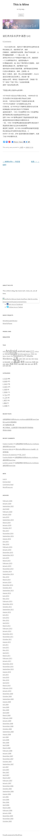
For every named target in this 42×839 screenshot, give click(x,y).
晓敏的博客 (6, 337)
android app (23, 351)
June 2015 (6, 558)
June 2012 (6, 618)
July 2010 (6, 675)
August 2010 (7, 672)
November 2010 (8, 666)
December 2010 (8, 664)
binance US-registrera (10, 455)
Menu (21, 15)
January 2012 (7, 631)
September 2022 (8, 506)
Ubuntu (30, 355)
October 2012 (7, 607)
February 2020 (7, 512)
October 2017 (7, 528)
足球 (4, 365)
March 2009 (6, 715)
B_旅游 (5, 381)
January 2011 (7, 661)
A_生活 (5, 379)
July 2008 (6, 737)
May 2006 (6, 802)
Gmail (7, 353)
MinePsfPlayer (7, 323)
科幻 (16, 364)
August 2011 (7, 642)
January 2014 (7, 582)
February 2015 (7, 563)
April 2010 (6, 683)
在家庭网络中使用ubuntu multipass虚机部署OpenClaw (21, 419)
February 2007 (7, 780)
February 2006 (7, 810)
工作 (12, 362)
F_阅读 (5, 392)
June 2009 (6, 707)
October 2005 (7, 821)
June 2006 (6, 799)
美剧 (29, 364)
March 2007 (6, 778)
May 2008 (6, 742)
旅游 (16, 361)
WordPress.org (8, 487)
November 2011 (8, 637)
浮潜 (4, 364)
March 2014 (6, 580)
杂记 (30, 362)
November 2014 (8, 569)
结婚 (19, 364)
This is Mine (21, 4)
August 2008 (7, 734)
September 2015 (8, 555)
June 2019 (6, 517)
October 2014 (7, 571)
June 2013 (6, 596)
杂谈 (33, 362)
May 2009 (6, 710)
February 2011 (7, 658)
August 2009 (7, 702)
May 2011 (6, 650)
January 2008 (7, 753)
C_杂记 (5, 384)
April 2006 (6, 805)
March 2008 (6, 748)
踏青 (7, 365)
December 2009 (8, 694)
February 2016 (7, 547)
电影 (12, 364)
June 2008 (6, 740)
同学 (32, 359)
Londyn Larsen (8, 463)
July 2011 (6, 645)
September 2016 (8, 536)
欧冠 (37, 362)
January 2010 (7, 691)
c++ (32, 351)
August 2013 (7, 593)
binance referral (8, 449)
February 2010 (7, 688)
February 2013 (7, 601)
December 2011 (8, 634)
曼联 (22, 361)
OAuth (8, 356)
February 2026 (7, 501)
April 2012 (6, 623)
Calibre (37, 351)
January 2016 (7, 550)
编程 (22, 364)
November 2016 (8, 533)
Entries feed (7, 482)
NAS (32, 354)
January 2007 (7, 783)
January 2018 (7, 525)
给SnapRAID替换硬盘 (10, 422)
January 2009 (7, 721)
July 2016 (6, 542)
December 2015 (8, 552)
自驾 (32, 364)
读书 (35, 364)
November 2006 (8, 786)
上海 (15, 358)
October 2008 (7, 729)
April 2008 (6, 745)
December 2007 (8, 756)
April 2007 (6, 775)
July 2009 (6, 704)
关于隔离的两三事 (8, 425)
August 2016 (7, 539)
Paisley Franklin (8, 444)
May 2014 (6, 577)
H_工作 (5, 398)
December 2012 (8, 604)
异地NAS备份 (7, 430)
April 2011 (6, 653)
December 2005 (8, 816)
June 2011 (6, 647)
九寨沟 (20, 359)
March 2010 (6, 685)
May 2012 (6, 620)
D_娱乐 (5, 387)
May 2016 (6, 544)
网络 (26, 364)
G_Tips (5, 395)
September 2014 (8, 574)
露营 (10, 365)
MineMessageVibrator (10, 321)
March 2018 (6, 523)
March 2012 (6, 626)
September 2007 (8, 764)
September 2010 (8, 669)
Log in (5, 479)
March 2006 (6, 808)
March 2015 (6, 561)
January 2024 (7, 503)
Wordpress (7, 358)
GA (3, 354)
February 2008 (7, 751)
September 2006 (8, 791)
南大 (30, 359)
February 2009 (7, 718)
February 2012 (7, 628)
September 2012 (8, 609)
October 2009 (7, 696)
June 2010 (6, 677)
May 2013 (6, 599)
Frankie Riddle (7, 457)
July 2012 (6, 615)
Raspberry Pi (19, 355)
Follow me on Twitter (16, 307)
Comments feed (8, 484)
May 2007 (6, 772)
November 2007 (8, 759)
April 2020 (6, 509)
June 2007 (6, 770)
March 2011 (6, 656)
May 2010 (6, 680)
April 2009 (6, 713)
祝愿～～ (35, 161)
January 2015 (7, 566)
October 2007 (7, 761)
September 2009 (8, 699)
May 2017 (6, 531)
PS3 (12, 356)
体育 (24, 359)
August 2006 (7, 794)
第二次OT (22, 455)
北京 (27, 359)
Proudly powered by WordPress (12, 835)
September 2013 (8, 590)
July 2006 (6, 797)
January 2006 (7, 813)
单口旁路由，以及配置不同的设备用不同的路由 (18, 427)
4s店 (4, 351)
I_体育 (21, 147)
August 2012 (7, 612)
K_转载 (5, 406)
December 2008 (8, 723)
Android (11, 351)
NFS (36, 354)
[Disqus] (21, 194)
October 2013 (7, 588)
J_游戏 (5, 403)
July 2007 (6, 767)
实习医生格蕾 (6, 362)
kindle (13, 353)
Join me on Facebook (16, 304)
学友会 (36, 359)
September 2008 (8, 732)
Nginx (4, 356)
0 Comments (7, 41)
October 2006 (7, 789)
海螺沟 (7, 364)
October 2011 (7, 639)
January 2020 (7, 514)
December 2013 (8, 585)
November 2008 (8, 726)
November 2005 (8, 819)
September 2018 (8, 520)
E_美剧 (5, 389)
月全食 (27, 362)
